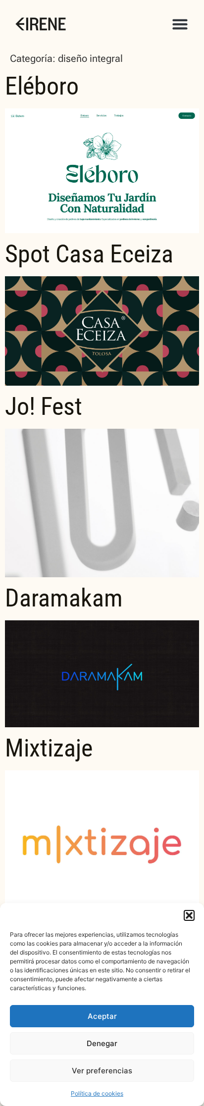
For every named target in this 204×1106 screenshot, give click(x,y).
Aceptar (102, 1016)
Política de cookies (97, 1093)
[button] (189, 915)
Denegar (102, 1043)
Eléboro (42, 86)
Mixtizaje (49, 748)
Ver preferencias (102, 1070)
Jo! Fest (43, 406)
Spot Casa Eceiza (89, 254)
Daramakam (64, 598)
